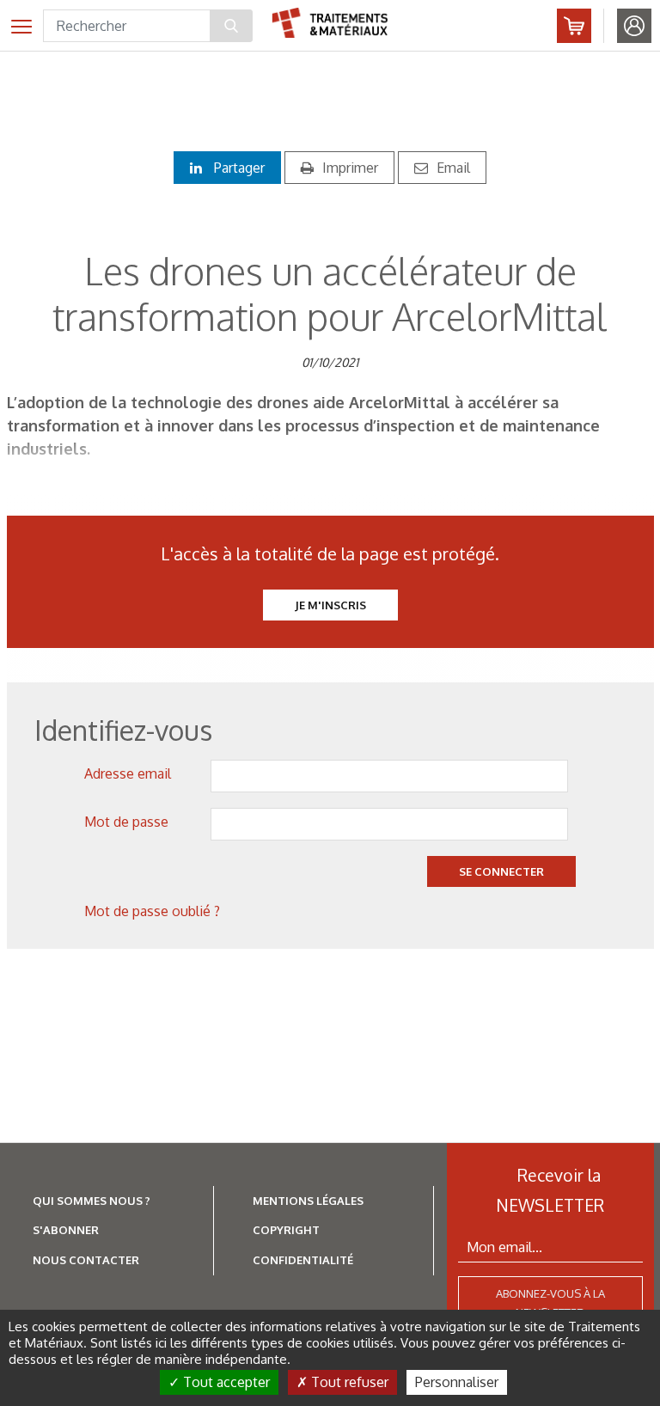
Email (453, 167)
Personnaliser (456, 1382)
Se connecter (501, 871)
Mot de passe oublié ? (152, 911)
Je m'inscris (330, 605)
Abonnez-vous (574, 26)
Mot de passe (126, 821)
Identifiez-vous (634, 26)
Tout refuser (348, 1382)
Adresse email (127, 773)
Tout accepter (225, 1382)
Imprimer (350, 167)
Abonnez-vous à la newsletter (550, 1303)
